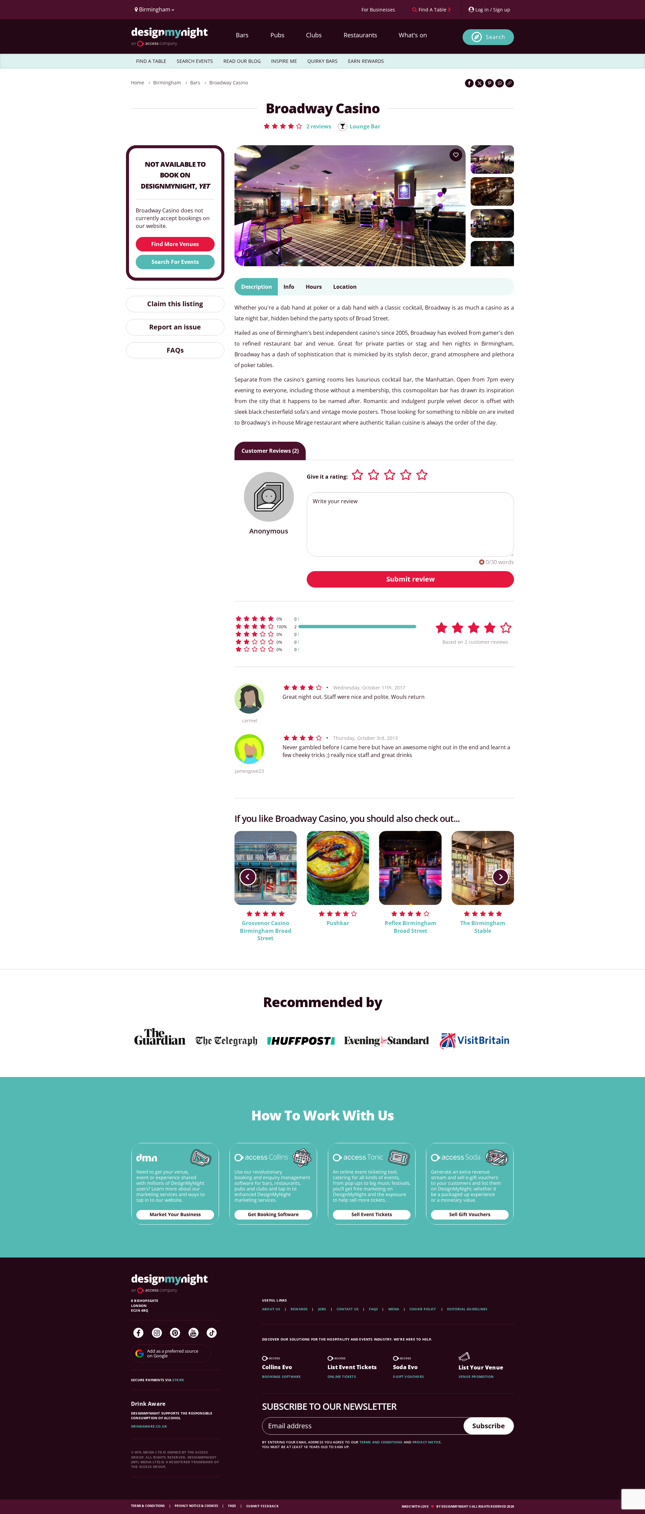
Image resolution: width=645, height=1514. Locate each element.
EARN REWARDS (366, 61)
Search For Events (175, 262)
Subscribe (488, 1425)
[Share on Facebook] (469, 83)
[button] (297, 126)
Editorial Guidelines (467, 1309)
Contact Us (348, 1309)
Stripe (178, 1380)
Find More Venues (175, 244)
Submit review (410, 579)
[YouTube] (193, 1333)
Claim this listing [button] (175, 303)
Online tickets (342, 1376)
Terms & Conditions (148, 1506)
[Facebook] (138, 1333)
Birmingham (167, 82)
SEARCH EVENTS (195, 61)
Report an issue (175, 326)
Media (393, 1309)
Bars (242, 35)
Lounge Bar (365, 126)
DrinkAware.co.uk (149, 1426)
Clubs (314, 35)
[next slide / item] (500, 877)
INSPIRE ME (284, 61)
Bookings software (281, 1376)
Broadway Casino (228, 82)
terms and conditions (381, 1442)
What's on (413, 35)
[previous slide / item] (248, 877)
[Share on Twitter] (479, 83)
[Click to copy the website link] (509, 83)
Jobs (322, 1309)
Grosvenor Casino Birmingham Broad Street (265, 930)
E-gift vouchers (408, 1376)
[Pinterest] (175, 1333)
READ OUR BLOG (242, 61)
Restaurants (360, 35)
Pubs (277, 35)
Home (137, 82)
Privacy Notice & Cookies (197, 1506)
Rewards (299, 1309)
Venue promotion (476, 1376)
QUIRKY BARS (322, 61)
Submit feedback (262, 1506)
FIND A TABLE (151, 61)
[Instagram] (157, 1333)
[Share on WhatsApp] (499, 83)
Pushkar (338, 923)
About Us (271, 1309)
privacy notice (427, 1442)
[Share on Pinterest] (489, 83)
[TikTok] (212, 1333)
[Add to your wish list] (455, 155)
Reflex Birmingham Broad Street (410, 926)
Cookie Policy (423, 1309)
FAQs (175, 350)
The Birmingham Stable (482, 926)
